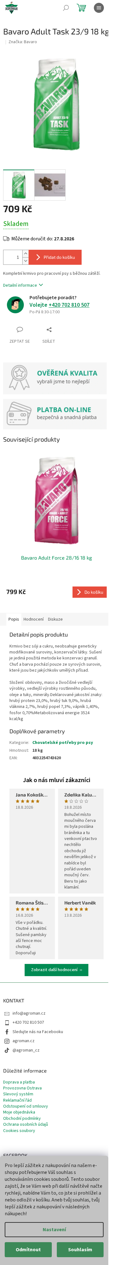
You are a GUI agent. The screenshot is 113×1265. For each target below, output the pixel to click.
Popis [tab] (13, 619)
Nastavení (54, 1229)
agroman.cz (24, 1041)
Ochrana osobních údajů (25, 1125)
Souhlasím (80, 1249)
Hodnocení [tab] (34, 619)
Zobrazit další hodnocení (54, 970)
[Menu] (99, 8)
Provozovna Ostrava (22, 1088)
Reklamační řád (17, 1101)
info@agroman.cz (29, 1013)
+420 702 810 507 (69, 305)
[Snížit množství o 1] (25, 260)
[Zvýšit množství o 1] (25, 253)
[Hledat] (66, 8)
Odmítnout (28, 1249)
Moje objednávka (19, 1112)
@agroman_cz (26, 1050)
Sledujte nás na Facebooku (38, 1032)
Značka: (22, 42)
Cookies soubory (19, 1131)
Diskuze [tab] (55, 619)
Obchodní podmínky (22, 1119)
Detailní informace (20, 285)
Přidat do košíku (59, 257)
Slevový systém (18, 1094)
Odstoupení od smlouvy (25, 1106)
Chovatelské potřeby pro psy (62, 743)
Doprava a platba (19, 1082)
